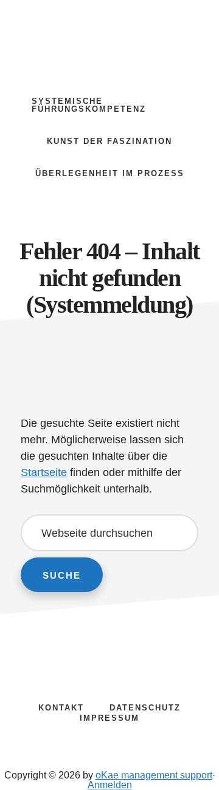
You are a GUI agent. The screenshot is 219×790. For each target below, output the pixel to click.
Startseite (44, 472)
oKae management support (109, 36)
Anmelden (110, 785)
